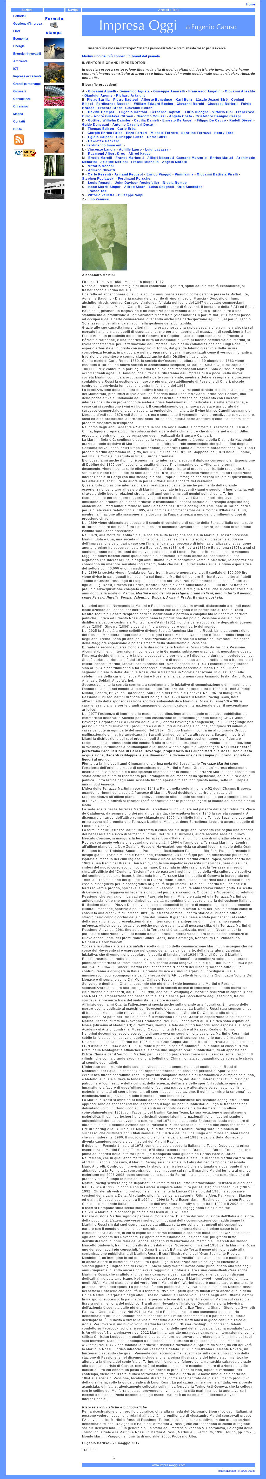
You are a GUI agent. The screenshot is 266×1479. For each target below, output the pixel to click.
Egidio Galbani (101, 137)
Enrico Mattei (221, 158)
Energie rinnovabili (27, 54)
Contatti (19, 121)
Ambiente (20, 61)
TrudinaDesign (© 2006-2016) (236, 1470)
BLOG (17, 129)
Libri (16, 31)
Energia (19, 46)
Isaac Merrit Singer (104, 187)
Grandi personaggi (27, 84)
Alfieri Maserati (160, 158)
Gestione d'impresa (27, 23)
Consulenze (22, 99)
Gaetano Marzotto (191, 158)
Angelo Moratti (174, 162)
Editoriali (19, 16)
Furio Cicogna (196, 112)
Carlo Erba (126, 129)
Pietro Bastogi (125, 99)
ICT (15, 69)
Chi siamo (20, 106)
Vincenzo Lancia (102, 149)
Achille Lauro (130, 149)
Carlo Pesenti (100, 174)
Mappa (18, 114)
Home (250, 4)
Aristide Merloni (113, 162)
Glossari (19, 91)
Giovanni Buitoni (140, 108)
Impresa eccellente (27, 76)
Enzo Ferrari (136, 133)
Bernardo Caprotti (166, 112)
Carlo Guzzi (156, 137)
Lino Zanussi (98, 199)
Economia (20, 38)
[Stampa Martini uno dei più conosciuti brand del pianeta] (54, 17)
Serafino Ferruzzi (195, 133)
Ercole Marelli (100, 158)
